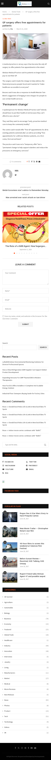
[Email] (35, 748)
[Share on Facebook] (31, 161)
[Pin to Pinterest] (37, 161)
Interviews (26, 657)
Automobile (26, 608)
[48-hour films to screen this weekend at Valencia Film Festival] (9, 547)
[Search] (48, 3)
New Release (26, 695)
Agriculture (26, 602)
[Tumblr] (28, 748)
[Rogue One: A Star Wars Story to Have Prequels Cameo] (9, 517)
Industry (26, 646)
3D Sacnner (26, 597)
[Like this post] (29, 161)
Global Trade (16, 12)
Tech (26, 716)
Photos (26, 705)
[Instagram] (22, 748)
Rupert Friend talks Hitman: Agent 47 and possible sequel (32, 575)
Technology (26, 722)
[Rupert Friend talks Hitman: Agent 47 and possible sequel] (9, 578)
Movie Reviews (26, 689)
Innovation (26, 651)
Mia (11, 29)
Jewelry (26, 662)
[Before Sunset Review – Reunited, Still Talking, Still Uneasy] (9, 562)
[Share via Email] (39, 161)
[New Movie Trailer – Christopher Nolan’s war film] (9, 532)
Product (26, 711)
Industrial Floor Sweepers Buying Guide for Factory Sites (23, 393)
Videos (26, 727)
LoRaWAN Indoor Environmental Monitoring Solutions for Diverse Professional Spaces (23, 363)
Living (26, 667)
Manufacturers (26, 673)
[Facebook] (15, 748)
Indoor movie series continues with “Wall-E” (25, 430)
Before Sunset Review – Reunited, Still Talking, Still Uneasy (32, 561)
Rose (4, 407)
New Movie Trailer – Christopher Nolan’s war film (34, 529)
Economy (26, 624)
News (26, 700)
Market (26, 678)
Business (26, 619)
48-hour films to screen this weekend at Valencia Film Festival (32, 545)
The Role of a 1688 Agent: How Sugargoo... (25, 246)
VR (26, 733)
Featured (26, 629)
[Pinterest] (25, 748)
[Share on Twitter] (34, 161)
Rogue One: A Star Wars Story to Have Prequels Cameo (34, 514)
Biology (26, 613)
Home (4, 12)
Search (5, 343)
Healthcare (26, 640)
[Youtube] (32, 748)
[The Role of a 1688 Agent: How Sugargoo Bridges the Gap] (25, 227)
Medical (26, 684)
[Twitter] (19, 748)
